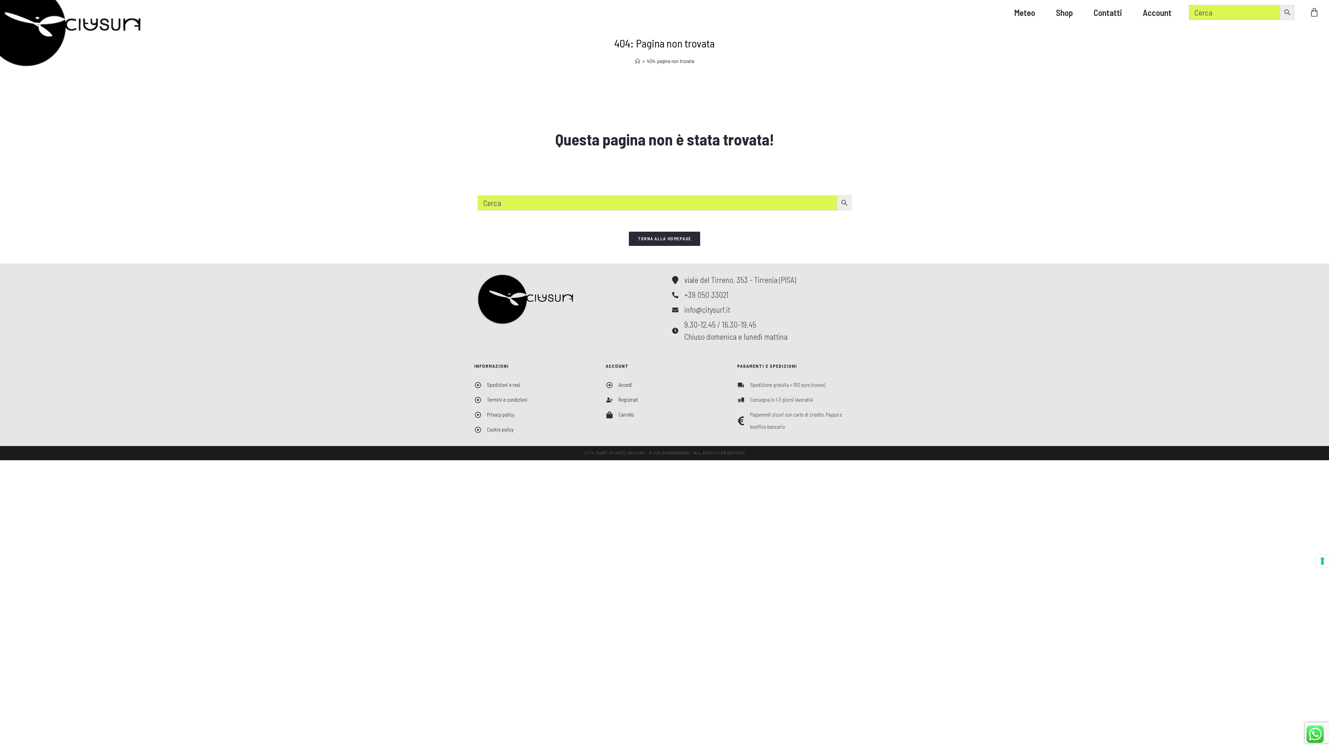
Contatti (1108, 12)
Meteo (1024, 12)
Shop (1064, 12)
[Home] (637, 61)
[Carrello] (1314, 12)
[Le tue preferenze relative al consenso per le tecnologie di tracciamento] (1322, 561)
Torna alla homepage (664, 238)
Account (1157, 12)
